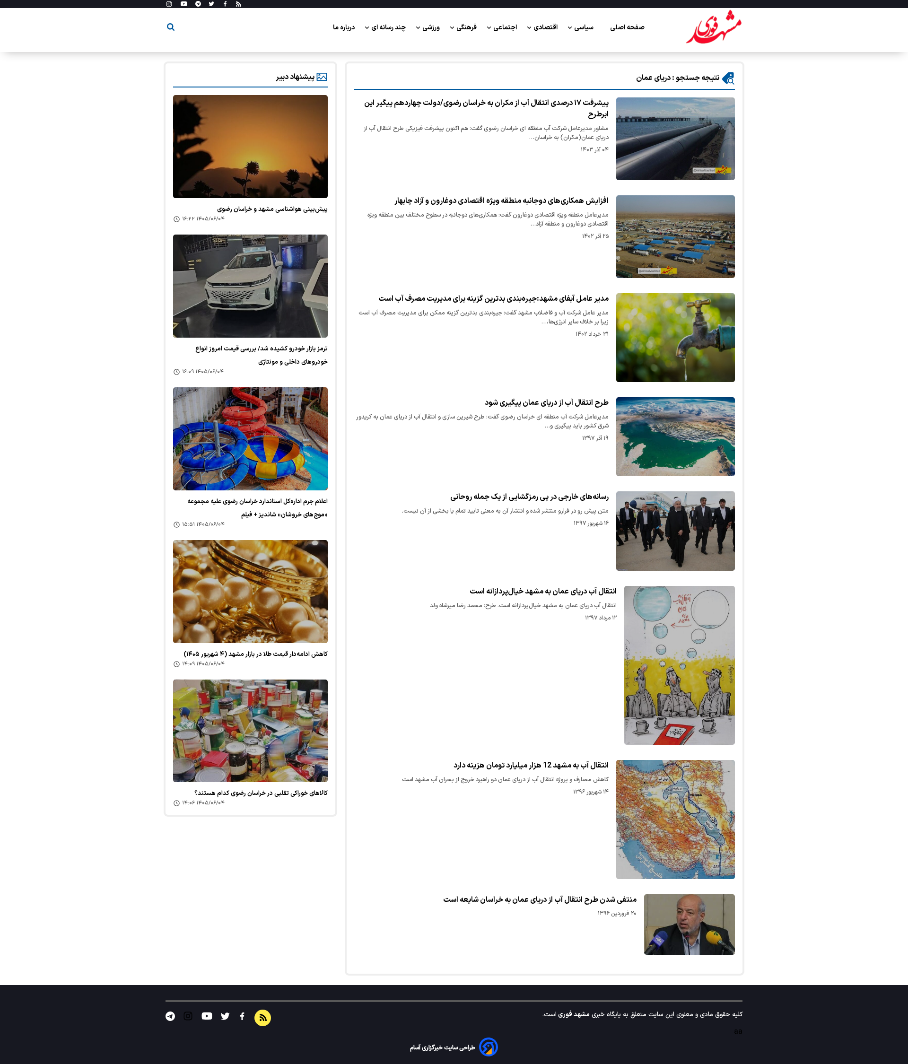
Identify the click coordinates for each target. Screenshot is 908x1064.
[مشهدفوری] (713, 27)
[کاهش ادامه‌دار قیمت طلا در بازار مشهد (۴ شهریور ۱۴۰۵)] (250, 591)
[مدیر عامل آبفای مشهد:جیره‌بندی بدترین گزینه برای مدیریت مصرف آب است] (675, 337)
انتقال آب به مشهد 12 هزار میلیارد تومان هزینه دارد (531, 765)
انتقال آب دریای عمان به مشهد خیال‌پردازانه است (543, 591)
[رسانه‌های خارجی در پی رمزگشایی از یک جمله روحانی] (675, 530)
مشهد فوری (573, 1015)
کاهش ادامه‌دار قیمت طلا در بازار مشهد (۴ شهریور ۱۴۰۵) (255, 654)
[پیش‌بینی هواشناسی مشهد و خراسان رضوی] (250, 146)
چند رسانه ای (389, 28)
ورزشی (431, 28)
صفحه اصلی (627, 28)
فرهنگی (467, 28)
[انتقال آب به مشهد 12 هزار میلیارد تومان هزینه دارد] (675, 820)
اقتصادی (546, 28)
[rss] (238, 4)
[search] (171, 28)
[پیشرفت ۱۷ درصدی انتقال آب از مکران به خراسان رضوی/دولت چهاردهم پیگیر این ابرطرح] (675, 138)
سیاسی (584, 28)
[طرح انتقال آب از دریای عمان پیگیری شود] (675, 436)
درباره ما (344, 28)
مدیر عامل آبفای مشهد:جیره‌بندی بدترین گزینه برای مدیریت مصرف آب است (493, 299)
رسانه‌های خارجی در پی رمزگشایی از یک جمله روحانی (529, 497)
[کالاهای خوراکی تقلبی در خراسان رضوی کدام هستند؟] (250, 731)
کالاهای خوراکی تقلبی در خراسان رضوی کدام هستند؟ (261, 793)
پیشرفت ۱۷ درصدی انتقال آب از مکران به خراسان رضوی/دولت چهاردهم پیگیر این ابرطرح (486, 108)
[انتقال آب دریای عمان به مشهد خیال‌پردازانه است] (679, 665)
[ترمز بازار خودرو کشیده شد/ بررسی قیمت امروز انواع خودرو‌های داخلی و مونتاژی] (250, 286)
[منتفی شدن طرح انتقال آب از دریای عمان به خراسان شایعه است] (689, 924)
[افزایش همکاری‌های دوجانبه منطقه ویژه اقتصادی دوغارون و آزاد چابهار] (675, 236)
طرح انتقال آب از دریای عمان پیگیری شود (547, 403)
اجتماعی (505, 28)
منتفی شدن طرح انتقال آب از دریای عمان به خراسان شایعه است (540, 900)
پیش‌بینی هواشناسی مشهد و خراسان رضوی (272, 209)
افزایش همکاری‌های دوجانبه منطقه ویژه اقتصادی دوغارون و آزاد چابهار (501, 201)
